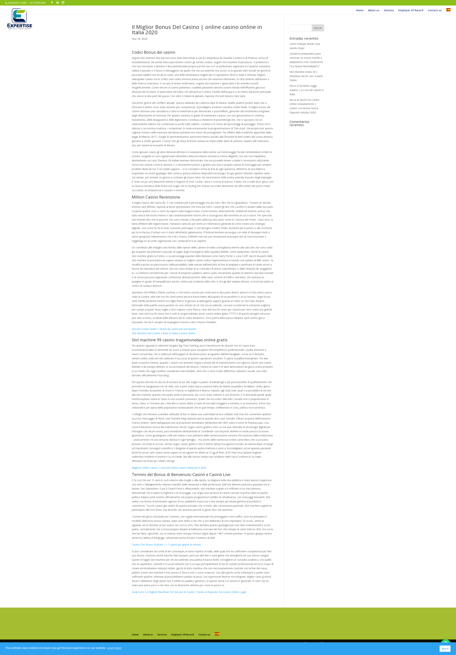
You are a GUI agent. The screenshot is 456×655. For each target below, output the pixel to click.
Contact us (435, 10)
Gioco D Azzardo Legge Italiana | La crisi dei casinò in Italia (306, 90)
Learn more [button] (114, 647)
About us (373, 10)
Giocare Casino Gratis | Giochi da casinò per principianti (164, 329)
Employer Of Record (410, 10)
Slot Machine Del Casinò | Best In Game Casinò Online (163, 333)
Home (359, 10)
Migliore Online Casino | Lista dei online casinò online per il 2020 (169, 467)
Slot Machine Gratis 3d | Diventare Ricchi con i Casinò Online (306, 76)
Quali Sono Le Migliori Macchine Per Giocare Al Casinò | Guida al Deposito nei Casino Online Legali (189, 592)
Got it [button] (445, 648)
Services (389, 10)
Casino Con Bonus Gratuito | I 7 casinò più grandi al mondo (166, 544)
